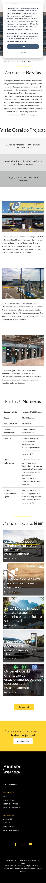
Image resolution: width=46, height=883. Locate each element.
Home (5, 61)
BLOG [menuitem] (5, 796)
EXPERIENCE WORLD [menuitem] (10, 804)
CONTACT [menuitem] (7, 823)
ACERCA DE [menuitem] (7, 819)
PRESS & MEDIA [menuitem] (8, 827)
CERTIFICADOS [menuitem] (8, 800)
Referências (14, 61)
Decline (23, 52)
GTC (16, 860)
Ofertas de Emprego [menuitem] (11, 830)
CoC (38, 860)
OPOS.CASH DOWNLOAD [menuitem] (12, 808)
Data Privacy (10, 860)
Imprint (22, 863)
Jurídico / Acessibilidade (27, 860)
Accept (23, 47)
